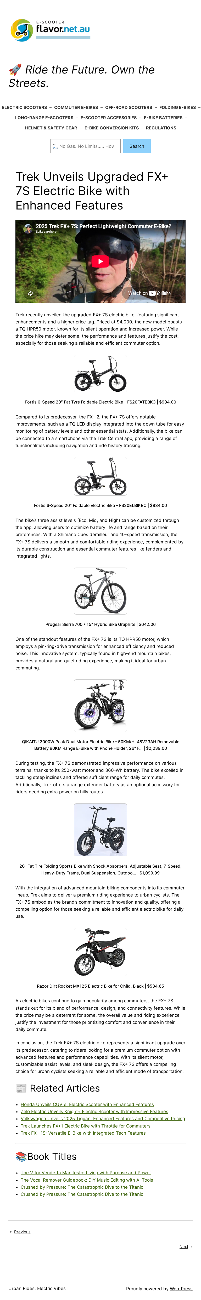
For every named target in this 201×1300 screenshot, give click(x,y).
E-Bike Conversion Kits (112, 127)
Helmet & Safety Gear (51, 127)
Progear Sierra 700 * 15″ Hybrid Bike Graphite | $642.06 (101, 624)
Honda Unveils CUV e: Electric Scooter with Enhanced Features (87, 1104)
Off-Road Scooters (128, 107)
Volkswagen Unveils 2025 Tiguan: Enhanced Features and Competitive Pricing (103, 1118)
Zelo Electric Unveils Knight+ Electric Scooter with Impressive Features (94, 1111)
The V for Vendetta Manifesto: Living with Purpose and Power (86, 1172)
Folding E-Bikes (177, 107)
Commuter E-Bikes (76, 107)
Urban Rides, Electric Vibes (37, 1288)
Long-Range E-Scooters (44, 117)
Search (137, 146)
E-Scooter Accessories (109, 117)
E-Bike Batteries (163, 117)
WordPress (181, 1288)
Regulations (161, 127)
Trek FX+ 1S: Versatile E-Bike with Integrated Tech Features (83, 1133)
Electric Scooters (24, 107)
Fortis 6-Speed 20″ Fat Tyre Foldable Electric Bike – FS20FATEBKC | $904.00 (100, 402)
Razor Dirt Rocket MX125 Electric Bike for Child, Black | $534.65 (100, 986)
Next (184, 1246)
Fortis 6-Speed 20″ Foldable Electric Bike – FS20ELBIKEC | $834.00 (100, 505)
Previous (22, 1231)
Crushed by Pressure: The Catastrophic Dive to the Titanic (82, 1187)
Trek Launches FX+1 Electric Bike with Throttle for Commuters (85, 1126)
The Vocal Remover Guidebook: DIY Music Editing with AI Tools (87, 1180)
